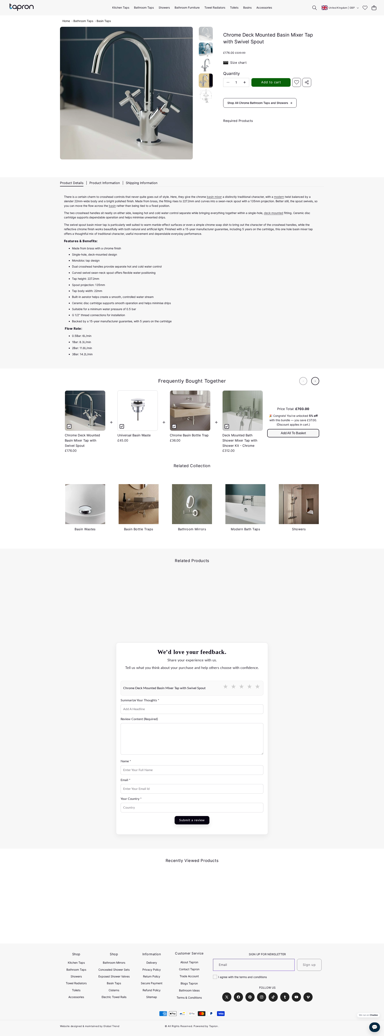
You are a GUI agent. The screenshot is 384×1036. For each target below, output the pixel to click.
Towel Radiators (76, 983)
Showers (76, 976)
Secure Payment (151, 983)
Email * (125, 780)
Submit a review (192, 820)
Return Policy (151, 976)
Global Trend (111, 1026)
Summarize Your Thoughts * (140, 700)
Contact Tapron (189, 969)
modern (279, 196)
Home (66, 21)
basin (112, 205)
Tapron (213, 1026)
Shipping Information (141, 183)
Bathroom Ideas (189, 990)
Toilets (76, 990)
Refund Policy (152, 990)
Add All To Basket (293, 433)
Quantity (231, 73)
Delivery (151, 962)
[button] (373, 7)
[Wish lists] (364, 7)
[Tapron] (21, 7)
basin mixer (214, 196)
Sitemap (151, 997)
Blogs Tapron (189, 983)
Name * (126, 761)
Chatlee (374, 1015)
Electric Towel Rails (114, 997)
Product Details (71, 183)
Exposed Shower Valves (114, 976)
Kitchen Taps (76, 962)
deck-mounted (273, 213)
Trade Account (189, 976)
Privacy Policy (151, 969)
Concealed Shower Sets (114, 969)
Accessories (76, 997)
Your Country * (131, 798)
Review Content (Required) (139, 719)
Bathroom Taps (83, 21)
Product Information (104, 183)
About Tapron (189, 962)
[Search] (314, 7)
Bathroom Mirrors (114, 962)
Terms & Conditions (189, 997)
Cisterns (114, 990)
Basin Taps (104, 21)
